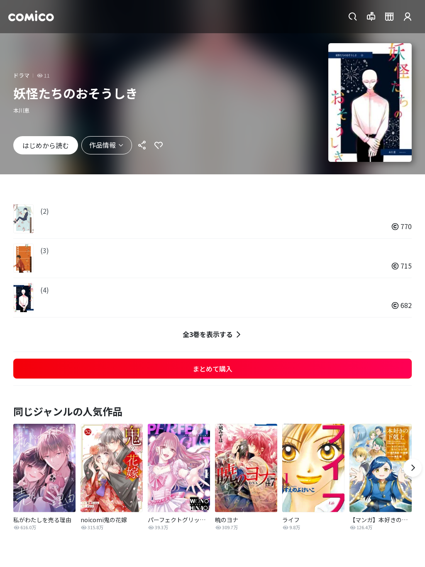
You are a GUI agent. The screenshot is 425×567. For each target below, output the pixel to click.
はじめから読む (45, 145)
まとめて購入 (212, 369)
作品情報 (102, 145)
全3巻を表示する (208, 334)
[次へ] (412, 468)
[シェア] (142, 145)
